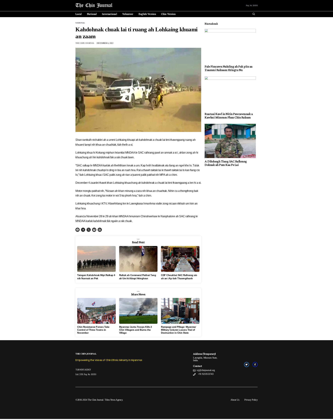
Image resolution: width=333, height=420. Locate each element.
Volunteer (127, 14)
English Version (147, 14)
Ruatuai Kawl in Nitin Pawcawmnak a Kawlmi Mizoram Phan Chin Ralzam (229, 116)
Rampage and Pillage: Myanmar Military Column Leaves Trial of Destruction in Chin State (178, 329)
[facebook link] (255, 364)
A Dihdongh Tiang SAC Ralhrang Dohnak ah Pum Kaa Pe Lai (226, 163)
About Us (234, 400)
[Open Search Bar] (254, 14)
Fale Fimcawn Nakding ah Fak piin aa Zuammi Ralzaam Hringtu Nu (229, 68)
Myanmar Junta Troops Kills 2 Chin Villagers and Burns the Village (135, 329)
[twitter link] (246, 364)
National (92, 14)
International (109, 14)
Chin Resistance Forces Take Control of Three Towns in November (93, 329)
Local (78, 14)
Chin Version (168, 14)
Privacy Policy (251, 400)
